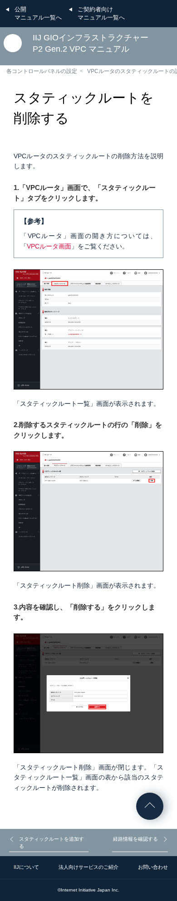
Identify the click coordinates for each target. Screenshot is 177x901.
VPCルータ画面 (49, 246)
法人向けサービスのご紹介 (88, 867)
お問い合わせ (153, 867)
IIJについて (26, 867)
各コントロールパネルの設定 (41, 71)
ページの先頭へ (149, 806)
